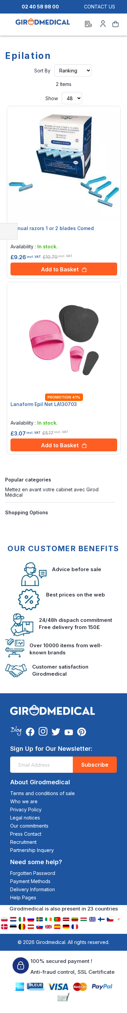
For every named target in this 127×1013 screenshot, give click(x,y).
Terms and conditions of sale (42, 793)
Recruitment (23, 842)
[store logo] (43, 25)
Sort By (42, 70)
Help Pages (23, 897)
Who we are (24, 801)
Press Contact (25, 834)
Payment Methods (30, 881)
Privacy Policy (26, 809)
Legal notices (25, 817)
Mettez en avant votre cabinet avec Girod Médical (52, 492)
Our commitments (29, 826)
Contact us (99, 6)
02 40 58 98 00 (40, 6)
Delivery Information (32, 889)
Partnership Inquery (32, 850)
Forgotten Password (32, 873)
